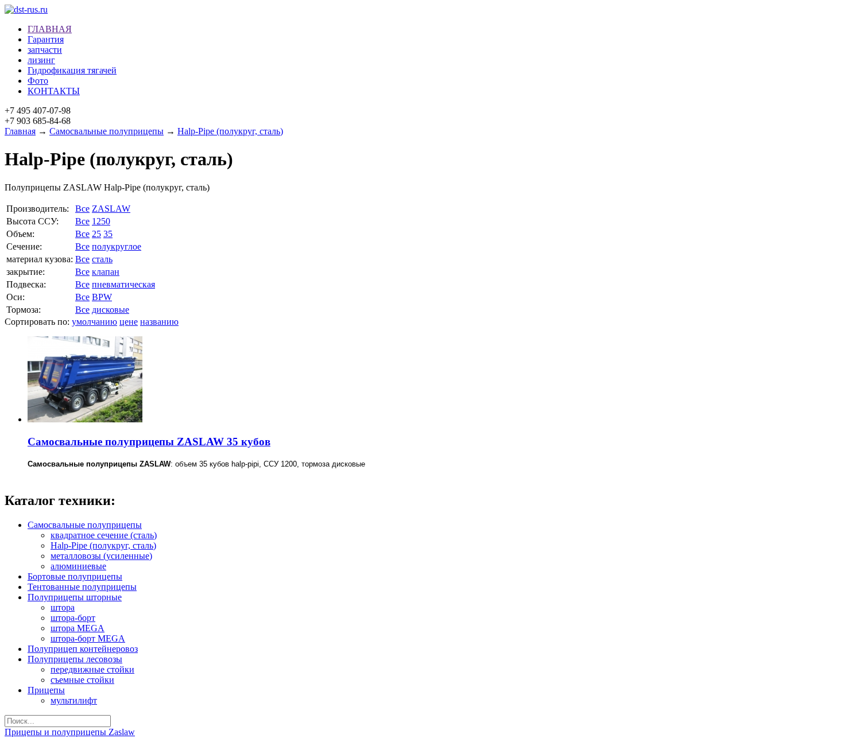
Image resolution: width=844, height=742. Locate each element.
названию (159, 322)
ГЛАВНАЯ (50, 29)
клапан (105, 272)
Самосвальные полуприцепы (106, 131)
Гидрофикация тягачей (72, 70)
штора (63, 607)
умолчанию (94, 322)
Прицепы (46, 690)
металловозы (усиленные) (101, 556)
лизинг (41, 60)
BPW (102, 297)
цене (128, 322)
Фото (38, 81)
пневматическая (123, 284)
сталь (102, 259)
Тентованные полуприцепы (82, 587)
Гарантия (46, 39)
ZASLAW (111, 208)
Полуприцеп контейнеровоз (83, 649)
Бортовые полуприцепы (75, 576)
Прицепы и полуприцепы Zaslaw (70, 732)
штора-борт (73, 618)
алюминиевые (78, 566)
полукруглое (116, 246)
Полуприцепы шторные (75, 597)
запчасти (45, 50)
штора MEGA (77, 628)
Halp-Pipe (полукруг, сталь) (230, 131)
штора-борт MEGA (88, 638)
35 (108, 234)
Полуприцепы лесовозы (75, 659)
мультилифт (74, 700)
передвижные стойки (92, 669)
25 (96, 234)
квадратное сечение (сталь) (104, 535)
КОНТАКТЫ (54, 91)
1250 (101, 221)
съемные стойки (82, 680)
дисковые (110, 309)
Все (82, 208)
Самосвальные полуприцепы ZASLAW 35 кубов (149, 442)
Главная (20, 131)
